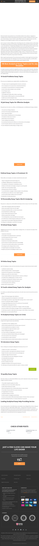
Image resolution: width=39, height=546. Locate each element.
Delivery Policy (28, 478)
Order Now (19, 164)
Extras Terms (16, 482)
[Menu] (2, 1)
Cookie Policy (25, 492)
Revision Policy (28, 475)
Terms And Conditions (4, 475)
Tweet (2, 417)
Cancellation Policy (16, 478)
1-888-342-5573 (23, 2)
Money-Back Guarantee (17, 475)
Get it (19, 463)
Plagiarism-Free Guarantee (5, 482)
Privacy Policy (3, 478)
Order (32, 1)
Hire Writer (32, 369)
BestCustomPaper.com (20, 0)
